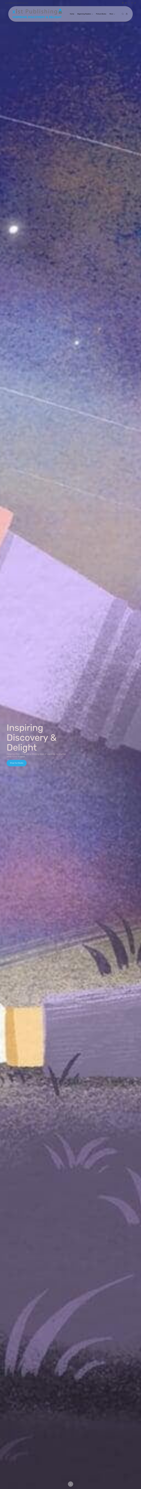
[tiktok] (135, 3)
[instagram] (132, 3)
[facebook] (126, 3)
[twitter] (129, 3)
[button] (122, 14)
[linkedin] (122, 3)
